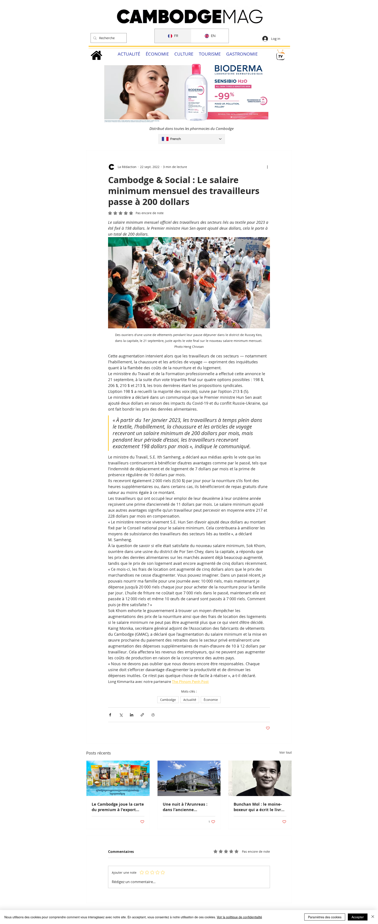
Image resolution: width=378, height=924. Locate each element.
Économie (211, 700)
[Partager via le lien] (142, 715)
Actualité (189, 700)
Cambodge (168, 700)
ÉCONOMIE (157, 54)
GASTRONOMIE (242, 54)
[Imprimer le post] (153, 715)
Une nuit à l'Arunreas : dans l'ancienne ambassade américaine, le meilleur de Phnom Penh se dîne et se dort (189, 807)
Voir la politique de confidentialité (239, 917)
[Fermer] (372, 917)
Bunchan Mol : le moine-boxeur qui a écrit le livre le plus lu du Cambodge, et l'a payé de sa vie (260, 807)
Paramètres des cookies (324, 917)
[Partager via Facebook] (110, 715)
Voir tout (285, 752)
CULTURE (183, 54)
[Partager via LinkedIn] (132, 715)
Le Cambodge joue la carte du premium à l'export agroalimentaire (118, 807)
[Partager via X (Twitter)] (121, 715)
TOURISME (210, 54)
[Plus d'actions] (267, 167)
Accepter (358, 917)
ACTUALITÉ (129, 54)
